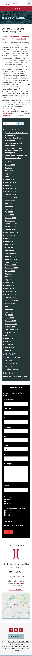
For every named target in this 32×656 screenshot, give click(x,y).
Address (7, 427)
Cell (8, 502)
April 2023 (9, 283)
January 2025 (10, 221)
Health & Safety (11, 363)
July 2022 (8, 306)
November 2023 (11, 262)
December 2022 (11, 291)
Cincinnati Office (16, 590)
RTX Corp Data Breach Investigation (13, 144)
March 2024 (9, 250)
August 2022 (10, 303)
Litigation (9, 366)
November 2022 (11, 294)
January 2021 (10, 350)
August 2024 (10, 235)
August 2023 (10, 271)
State (6, 445)
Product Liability (11, 369)
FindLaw (17, 651)
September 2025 (11, 197)
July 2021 (8, 336)
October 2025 (10, 194)
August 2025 (10, 200)
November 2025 (11, 191)
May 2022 (9, 312)
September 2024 (11, 233)
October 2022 (10, 297)
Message (8, 464)
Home (9, 504)
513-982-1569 (6, 111)
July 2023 (8, 274)
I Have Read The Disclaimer (15, 525)
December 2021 (11, 324)
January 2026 (10, 185)
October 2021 (10, 327)
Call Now (17, 9)
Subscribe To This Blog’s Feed (15, 376)
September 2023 (11, 268)
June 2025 (9, 206)
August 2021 (10, 333)
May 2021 (8, 341)
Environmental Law (12, 357)
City (5, 436)
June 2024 (9, 241)
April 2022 (9, 315)
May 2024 (9, 244)
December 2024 (11, 224)
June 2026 (9, 171)
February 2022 (10, 321)
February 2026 (10, 182)
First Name (9, 399)
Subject (7, 454)
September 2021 (11, 330)
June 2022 (9, 309)
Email (7, 418)
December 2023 (11, 259)
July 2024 (9, 238)
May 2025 (8, 209)
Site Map (14, 646)
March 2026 (9, 180)
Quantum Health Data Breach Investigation (16, 134)
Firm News (20, 39)
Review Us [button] (16, 637)
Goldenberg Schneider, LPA (18, 642)
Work (9, 500)
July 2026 (8, 168)
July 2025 (8, 203)
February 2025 (10, 218)
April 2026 (9, 177)
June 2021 (9, 338)
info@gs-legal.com (9, 113)
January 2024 (10, 256)
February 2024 (10, 253)
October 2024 (10, 230)
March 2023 (9, 286)
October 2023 (10, 265)
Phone (6, 486)
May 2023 (8, 280)
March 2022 (9, 318)
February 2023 (10, 288)
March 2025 (9, 215)
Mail (8, 515)
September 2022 (11, 300)
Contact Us (6, 115)
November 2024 (11, 227)
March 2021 (9, 347)
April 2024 (9, 247)
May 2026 (9, 174)
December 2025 (11, 188)
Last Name (8, 409)
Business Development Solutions (16, 648)
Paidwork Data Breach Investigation (14, 139)
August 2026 (10, 165)
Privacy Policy (24, 646)
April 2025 (9, 212)
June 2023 (9, 277)
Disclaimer (8, 521)
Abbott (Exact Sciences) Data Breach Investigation (16, 157)
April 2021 (9, 344)
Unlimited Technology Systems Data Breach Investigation (13, 150)
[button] (29, 3)
